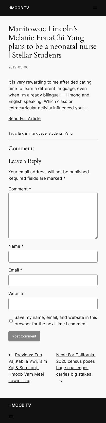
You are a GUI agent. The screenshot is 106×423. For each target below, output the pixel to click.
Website (16, 293)
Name (16, 246)
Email (15, 270)
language (39, 133)
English (24, 133)
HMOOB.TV (18, 8)
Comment (19, 188)
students (56, 133)
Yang (69, 133)
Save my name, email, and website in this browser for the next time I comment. (56, 320)
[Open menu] (95, 8)
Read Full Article (24, 118)
